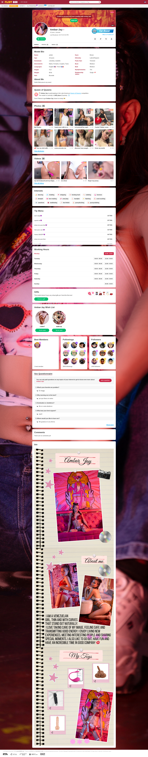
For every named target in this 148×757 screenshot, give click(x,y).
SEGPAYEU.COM (39, 751)
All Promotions (31, 6)
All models (5, 6)
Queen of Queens (75, 93)
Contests (41, 6)
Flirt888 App (51, 6)
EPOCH (32, 751)
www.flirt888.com (20, 751)
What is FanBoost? (108, 34)
